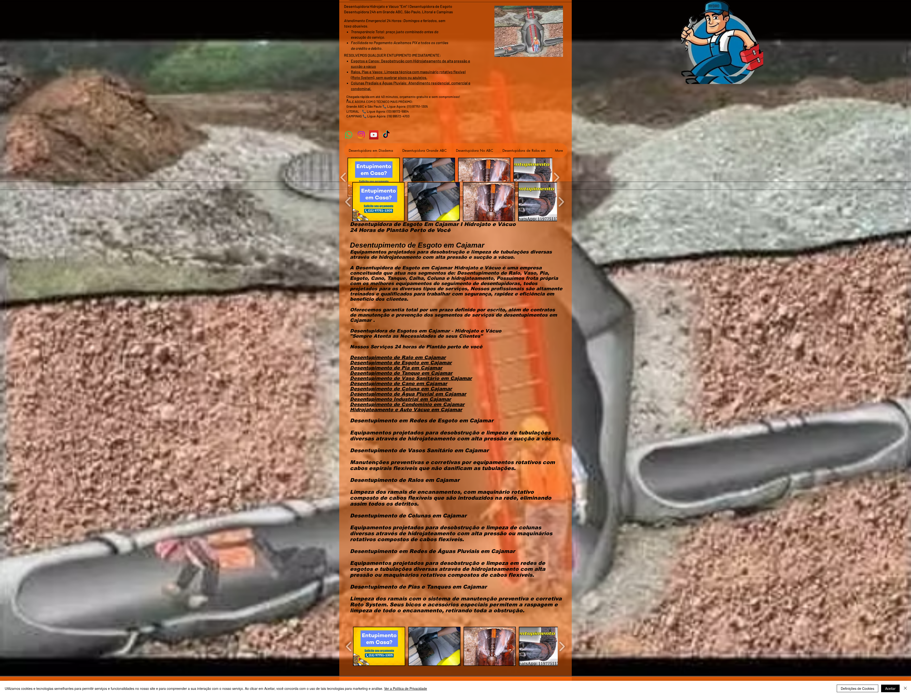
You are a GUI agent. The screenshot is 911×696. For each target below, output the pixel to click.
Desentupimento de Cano (383, 383)
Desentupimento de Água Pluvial (392, 393)
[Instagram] (361, 134)
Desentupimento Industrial (385, 399)
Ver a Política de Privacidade (405, 688)
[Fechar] (905, 688)
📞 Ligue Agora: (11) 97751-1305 (405, 106)
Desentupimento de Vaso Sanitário (395, 378)
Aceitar (890, 688)
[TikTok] (386, 134)
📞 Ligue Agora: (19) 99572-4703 (386, 116)
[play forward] (556, 177)
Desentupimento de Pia (380, 367)
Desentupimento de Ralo (382, 357)
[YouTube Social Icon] (373, 134)
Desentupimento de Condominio (391, 404)
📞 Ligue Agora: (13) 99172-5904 (385, 111)
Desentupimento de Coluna (385, 388)
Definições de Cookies (857, 688)
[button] (374, 177)
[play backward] (343, 177)
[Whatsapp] (348, 134)
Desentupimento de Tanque (385, 373)
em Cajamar (430, 357)
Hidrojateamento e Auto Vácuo (390, 409)
